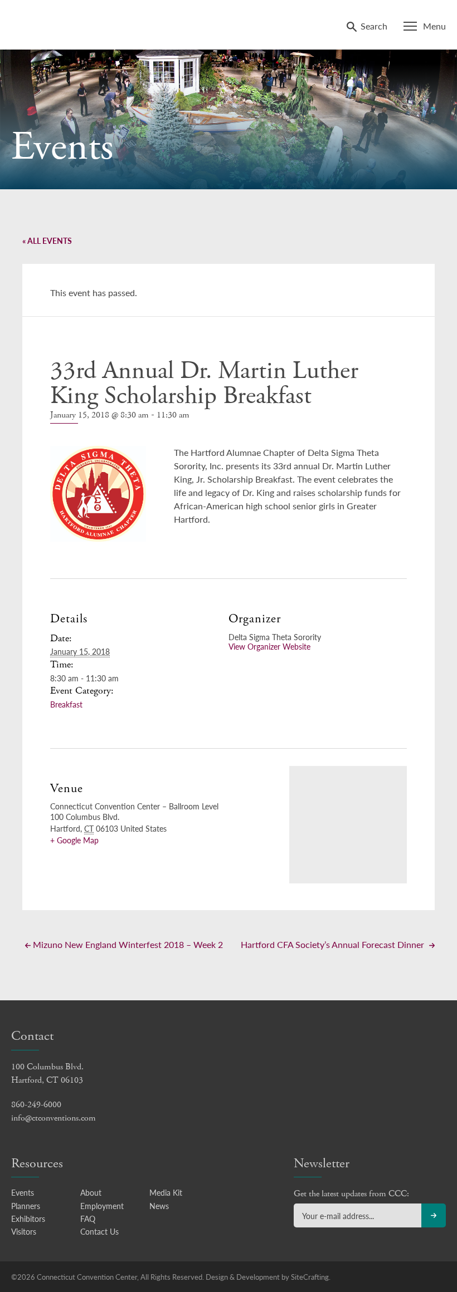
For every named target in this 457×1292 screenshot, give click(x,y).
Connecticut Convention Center (82, 23)
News (159, 1206)
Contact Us (99, 1231)
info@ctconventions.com (53, 1118)
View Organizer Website (269, 646)
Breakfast (66, 704)
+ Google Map (74, 840)
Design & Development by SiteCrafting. (268, 1276)
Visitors (23, 1231)
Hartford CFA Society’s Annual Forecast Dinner (333, 944)
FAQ (87, 1219)
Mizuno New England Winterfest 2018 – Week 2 (127, 944)
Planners (25, 1206)
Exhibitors (28, 1219)
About (90, 1192)
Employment (102, 1206)
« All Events (47, 240)
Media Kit (165, 1192)
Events (22, 1192)
